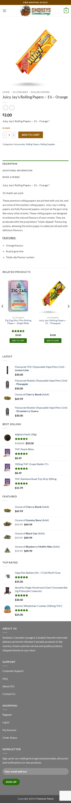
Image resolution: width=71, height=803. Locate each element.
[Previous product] (11, 107)
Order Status (9, 737)
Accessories (20, 92)
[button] (4, 11)
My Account (9, 730)
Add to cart (31, 134)
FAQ (5, 678)
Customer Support (13, 670)
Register (7, 714)
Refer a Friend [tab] (11, 177)
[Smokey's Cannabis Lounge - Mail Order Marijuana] (35, 11)
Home (6, 92)
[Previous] (3, 313)
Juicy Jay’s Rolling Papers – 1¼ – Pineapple (53, 322)
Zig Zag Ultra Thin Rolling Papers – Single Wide (18, 322)
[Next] (68, 313)
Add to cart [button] (18, 340)
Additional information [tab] (17, 170)
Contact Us (8, 693)
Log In (5, 722)
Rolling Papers (40, 92)
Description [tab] (9, 163)
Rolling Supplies (47, 144)
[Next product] (5, 107)
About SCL (8, 686)
